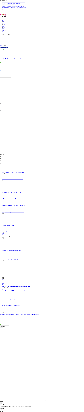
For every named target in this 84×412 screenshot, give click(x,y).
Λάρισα (21, 314)
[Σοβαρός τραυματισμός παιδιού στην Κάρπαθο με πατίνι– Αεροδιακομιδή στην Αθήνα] (5, 218)
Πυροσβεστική (25, 314)
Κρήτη (15, 314)
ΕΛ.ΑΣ (4, 314)
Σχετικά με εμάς (3, 329)
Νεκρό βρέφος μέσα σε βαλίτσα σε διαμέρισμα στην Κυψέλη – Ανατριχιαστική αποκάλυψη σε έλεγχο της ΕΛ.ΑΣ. (14, 299)
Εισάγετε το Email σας (2, 326)
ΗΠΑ (6, 314)
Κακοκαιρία (11, 314)
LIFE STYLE (3, 28)
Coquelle (2, 239)
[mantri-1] (5, 85)
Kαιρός (1, 314)
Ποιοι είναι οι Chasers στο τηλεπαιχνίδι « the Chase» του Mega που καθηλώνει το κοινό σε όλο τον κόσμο (15, 290)
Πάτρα (22, 314)
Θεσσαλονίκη (8, 314)
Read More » (3, 61)
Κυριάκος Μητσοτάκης (18, 314)
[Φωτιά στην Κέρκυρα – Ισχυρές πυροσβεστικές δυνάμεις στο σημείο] (8, 267)
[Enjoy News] (3, 16)
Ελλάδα (4, 24)
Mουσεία (4, 27)
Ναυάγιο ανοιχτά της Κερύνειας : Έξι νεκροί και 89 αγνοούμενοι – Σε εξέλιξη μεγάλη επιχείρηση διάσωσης (13, 5)
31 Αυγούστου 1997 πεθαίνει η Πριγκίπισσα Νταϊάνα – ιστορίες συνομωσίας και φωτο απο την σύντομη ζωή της (13, 2)
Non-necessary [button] (1, 409)
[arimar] (6, 126)
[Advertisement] (42, 40)
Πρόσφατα (3, 165)
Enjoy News (3, 56)
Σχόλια (2, 166)
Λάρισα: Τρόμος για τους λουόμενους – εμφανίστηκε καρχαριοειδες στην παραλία (10, 198)
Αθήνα (2, 314)
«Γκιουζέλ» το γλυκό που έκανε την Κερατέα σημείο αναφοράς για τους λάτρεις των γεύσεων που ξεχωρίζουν (16, 286)
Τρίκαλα (33, 314)
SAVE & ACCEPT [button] (2, 411)
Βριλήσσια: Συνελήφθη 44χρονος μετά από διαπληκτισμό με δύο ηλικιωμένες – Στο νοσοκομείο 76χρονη (13, 6)
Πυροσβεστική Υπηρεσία (28, 314)
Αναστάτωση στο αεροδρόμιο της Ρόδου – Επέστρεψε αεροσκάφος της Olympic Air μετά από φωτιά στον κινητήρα (14, 7)
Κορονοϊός (13, 314)
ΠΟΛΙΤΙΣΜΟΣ (3, 26)
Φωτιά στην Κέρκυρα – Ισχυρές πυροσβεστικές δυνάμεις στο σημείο (9, 225)
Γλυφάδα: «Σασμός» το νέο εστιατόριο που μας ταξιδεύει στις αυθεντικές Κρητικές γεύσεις (11, 192)
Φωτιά (37, 314)
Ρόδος (31, 314)
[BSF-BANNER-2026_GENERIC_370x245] (6, 142)
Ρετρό (3, 21)
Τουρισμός (4, 25)
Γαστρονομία (4, 30)
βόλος (38, 314)
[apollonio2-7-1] (5, 134)
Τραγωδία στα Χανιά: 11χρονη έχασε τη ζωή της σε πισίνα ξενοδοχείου (9, 4)
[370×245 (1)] (6, 118)
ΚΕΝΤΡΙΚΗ (1, 45)
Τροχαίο (35, 314)
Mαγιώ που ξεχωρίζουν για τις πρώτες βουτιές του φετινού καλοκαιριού (13, 58)
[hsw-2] (6, 102)
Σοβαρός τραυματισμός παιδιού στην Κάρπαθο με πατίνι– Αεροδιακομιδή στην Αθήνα (11, 3)
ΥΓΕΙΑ (2, 23)
